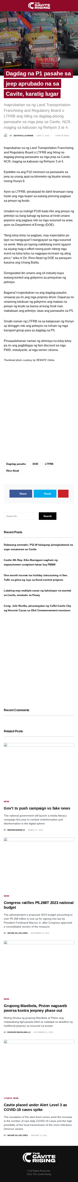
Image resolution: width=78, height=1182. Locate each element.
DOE (35, 463)
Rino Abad (12, 470)
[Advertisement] (39, 411)
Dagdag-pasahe (16, 463)
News (8, 62)
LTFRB (49, 463)
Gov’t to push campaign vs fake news (37, 808)
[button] (5, 5)
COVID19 (8, 1098)
